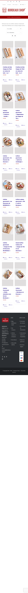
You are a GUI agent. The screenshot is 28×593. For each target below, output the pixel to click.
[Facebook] (2, 356)
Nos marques (13, 328)
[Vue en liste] (15, 36)
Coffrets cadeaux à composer (13, 334)
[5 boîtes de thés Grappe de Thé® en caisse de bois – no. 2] (20, 53)
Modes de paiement (22, 340)
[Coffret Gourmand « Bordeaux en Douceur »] (20, 274)
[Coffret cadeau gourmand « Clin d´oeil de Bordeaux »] (20, 185)
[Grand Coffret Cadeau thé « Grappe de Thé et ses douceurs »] (20, 229)
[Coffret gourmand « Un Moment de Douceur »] (7, 142)
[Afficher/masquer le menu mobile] (25, 13)
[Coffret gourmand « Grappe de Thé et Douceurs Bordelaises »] (7, 229)
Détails (11, 79)
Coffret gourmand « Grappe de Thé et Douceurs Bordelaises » (7, 246)
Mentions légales (22, 345)
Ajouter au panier (5, 80)
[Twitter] (4, 356)
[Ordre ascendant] (20, 28)
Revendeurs (14, 339)
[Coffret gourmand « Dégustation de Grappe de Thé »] (20, 96)
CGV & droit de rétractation (22, 328)
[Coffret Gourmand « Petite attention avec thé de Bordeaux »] (7, 274)
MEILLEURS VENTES (13, 343)
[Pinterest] (6, 356)
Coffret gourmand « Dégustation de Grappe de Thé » (20, 114)
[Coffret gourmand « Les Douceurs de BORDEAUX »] (7, 185)
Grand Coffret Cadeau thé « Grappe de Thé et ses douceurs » (20, 246)
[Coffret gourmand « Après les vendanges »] (20, 142)
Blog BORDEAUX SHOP (13, 323)
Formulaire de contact (22, 322)
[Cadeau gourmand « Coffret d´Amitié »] (7, 96)
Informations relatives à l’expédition (22, 334)
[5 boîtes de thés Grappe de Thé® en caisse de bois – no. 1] (7, 53)
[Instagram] (2, 359)
